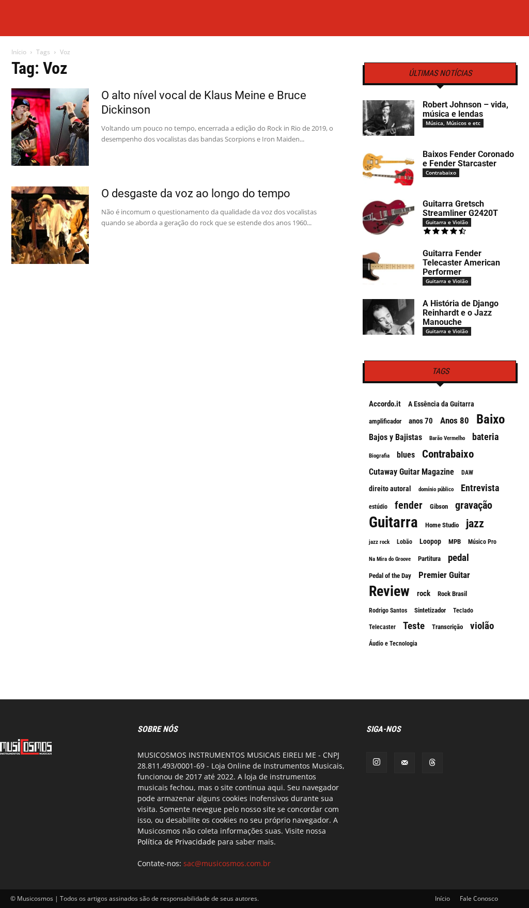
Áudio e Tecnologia (393, 643)
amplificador (385, 421)
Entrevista (480, 488)
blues (406, 455)
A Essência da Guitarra (441, 404)
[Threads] (432, 763)
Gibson (439, 506)
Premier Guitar (444, 575)
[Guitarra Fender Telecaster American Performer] (388, 267)
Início (18, 52)
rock (423, 593)
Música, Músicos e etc (453, 123)
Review (389, 591)
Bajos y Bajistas (395, 437)
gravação (473, 505)
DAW (467, 472)
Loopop (430, 541)
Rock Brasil (452, 594)
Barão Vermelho (447, 438)
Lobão (404, 541)
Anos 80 (454, 420)
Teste (414, 626)
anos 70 (421, 421)
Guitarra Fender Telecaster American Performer (461, 262)
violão (482, 626)
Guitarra (393, 522)
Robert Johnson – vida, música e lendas (465, 109)
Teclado (463, 610)
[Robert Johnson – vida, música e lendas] (388, 118)
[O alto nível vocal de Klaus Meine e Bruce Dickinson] (50, 127)
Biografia (379, 455)
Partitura (429, 558)
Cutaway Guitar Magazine (411, 472)
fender (409, 505)
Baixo (490, 419)
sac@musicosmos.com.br (227, 863)
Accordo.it (385, 404)
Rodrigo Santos (388, 610)
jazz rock (379, 542)
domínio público (436, 489)
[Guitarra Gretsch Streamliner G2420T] (388, 217)
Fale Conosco (479, 898)
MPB (454, 541)
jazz (475, 524)
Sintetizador (430, 610)
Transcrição (447, 627)
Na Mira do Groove (390, 559)
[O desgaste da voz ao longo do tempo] (50, 225)
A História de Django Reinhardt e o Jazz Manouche (461, 313)
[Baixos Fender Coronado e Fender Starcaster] (388, 167)
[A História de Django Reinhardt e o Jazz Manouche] (388, 317)
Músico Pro (482, 541)
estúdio (378, 506)
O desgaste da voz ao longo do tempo (195, 193)
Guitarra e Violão (447, 222)
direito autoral (390, 488)
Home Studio (442, 525)
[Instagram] (376, 762)
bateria (485, 437)
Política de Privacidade (176, 842)
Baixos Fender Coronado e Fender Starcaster (468, 158)
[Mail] (404, 763)
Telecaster (382, 627)
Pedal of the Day (390, 576)
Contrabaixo (441, 172)
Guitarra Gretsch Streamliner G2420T (460, 208)
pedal (458, 558)
